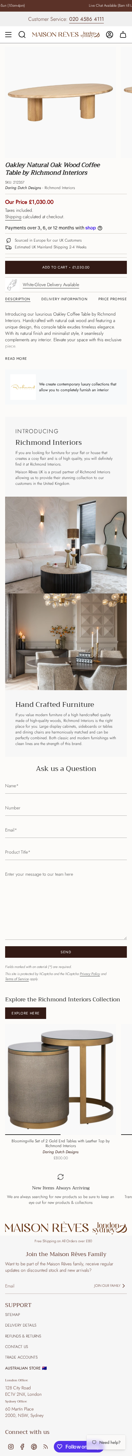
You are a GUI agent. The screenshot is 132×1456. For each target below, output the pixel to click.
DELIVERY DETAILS (20, 1325)
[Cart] (123, 34)
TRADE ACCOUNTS (21, 1357)
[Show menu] (8, 34)
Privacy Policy (90, 973)
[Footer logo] (66, 1228)
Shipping (13, 216)
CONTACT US (16, 1347)
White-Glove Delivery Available (51, 284)
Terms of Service (17, 978)
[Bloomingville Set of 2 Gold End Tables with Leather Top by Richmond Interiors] (60, 1079)
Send (66, 952)
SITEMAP (12, 1315)
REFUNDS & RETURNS (23, 1336)
